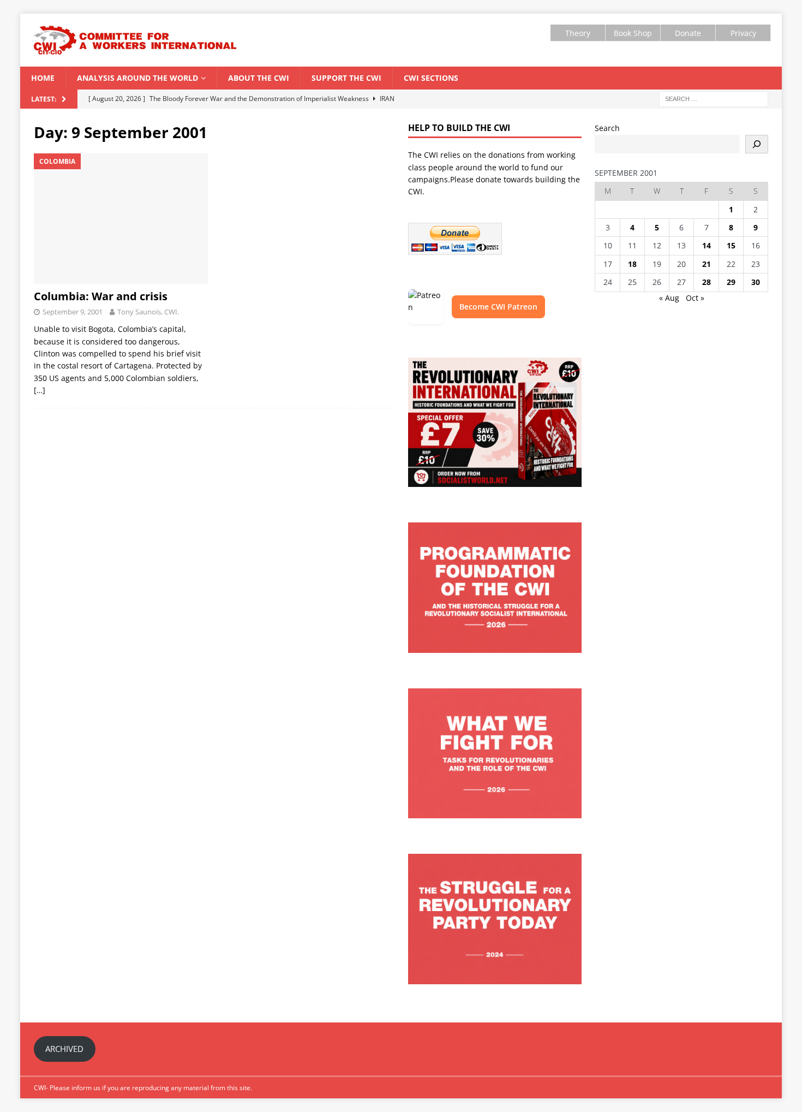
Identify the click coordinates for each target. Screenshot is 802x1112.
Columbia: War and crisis (100, 296)
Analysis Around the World (137, 78)
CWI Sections (431, 78)
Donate (688, 33)
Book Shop (633, 33)
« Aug (669, 298)
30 (755, 282)
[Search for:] (713, 98)
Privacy (743, 33)
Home (43, 78)
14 (706, 245)
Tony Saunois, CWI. (148, 312)
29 (731, 282)
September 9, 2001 (73, 312)
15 (731, 245)
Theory (577, 33)
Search (607, 128)
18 (632, 264)
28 (706, 282)
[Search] (756, 144)
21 (706, 264)
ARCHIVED (64, 1048)
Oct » (695, 298)
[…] (39, 390)
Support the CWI (346, 78)
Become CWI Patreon (498, 306)
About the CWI (258, 78)
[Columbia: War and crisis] (121, 218)
